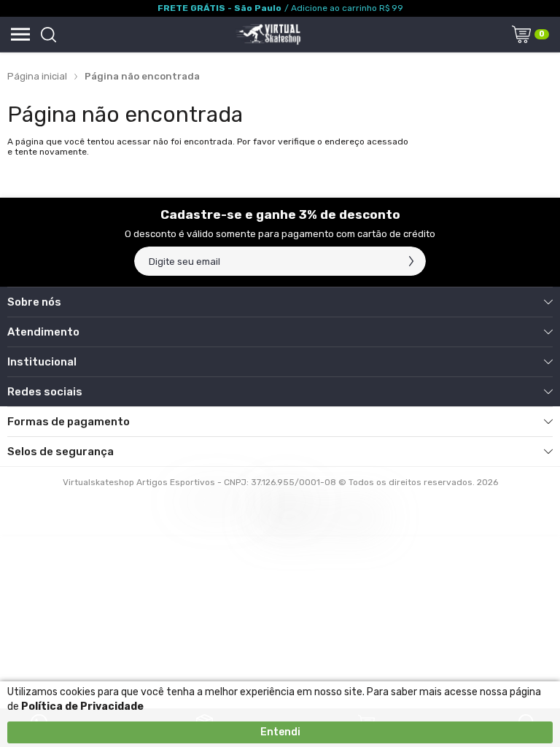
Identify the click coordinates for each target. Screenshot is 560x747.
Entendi (280, 732)
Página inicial (37, 76)
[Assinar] (411, 261)
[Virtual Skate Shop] (268, 34)
